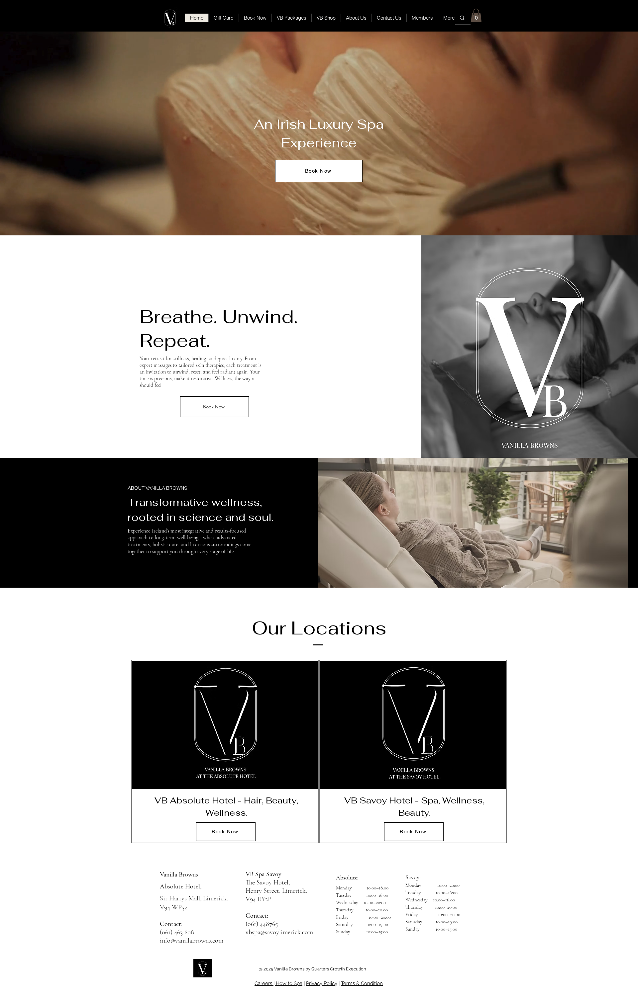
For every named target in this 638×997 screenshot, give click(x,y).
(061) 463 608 (177, 932)
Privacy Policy (321, 983)
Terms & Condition (362, 983)
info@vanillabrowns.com (191, 941)
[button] (476, 15)
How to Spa (289, 983)
